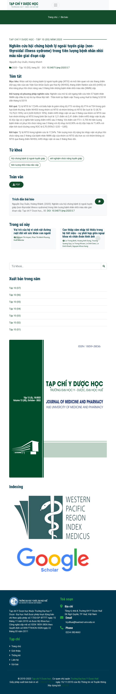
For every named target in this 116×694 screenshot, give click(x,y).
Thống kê (16, 655)
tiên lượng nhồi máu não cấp (25, 165)
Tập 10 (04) (15, 308)
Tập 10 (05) (15, 302)
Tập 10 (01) (15, 329)
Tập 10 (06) (15, 295)
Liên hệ (15, 660)
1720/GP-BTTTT (47, 682)
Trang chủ (52, 17)
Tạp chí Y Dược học (41, 678)
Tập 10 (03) (15, 315)
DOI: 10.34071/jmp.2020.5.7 (61, 210)
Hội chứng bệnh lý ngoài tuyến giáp (28, 158)
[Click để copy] (99, 201)
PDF (17, 184)
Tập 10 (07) (15, 288)
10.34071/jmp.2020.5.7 (58, 67)
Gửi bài (14, 664)
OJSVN (64, 685)
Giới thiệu (16, 650)
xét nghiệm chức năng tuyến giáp (66, 158)
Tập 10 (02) (15, 322)
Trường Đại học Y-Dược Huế (84, 678)
